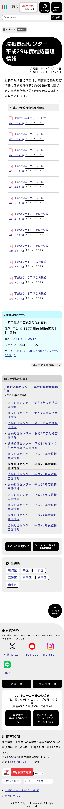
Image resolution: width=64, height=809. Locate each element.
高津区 (12, 577)
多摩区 (42, 577)
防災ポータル (29, 7)
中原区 (39, 570)
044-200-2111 (20, 762)
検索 (57, 17)
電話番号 (18, 718)
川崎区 (12, 570)
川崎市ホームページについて (22, 790)
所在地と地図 (11, 781)
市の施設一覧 (47, 684)
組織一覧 (17, 684)
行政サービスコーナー (38, 781)
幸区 (26, 570)
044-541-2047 (25, 338)
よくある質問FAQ (18, 546)
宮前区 (27, 577)
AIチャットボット (45, 546)
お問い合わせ (13, 796)
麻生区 (12, 584)
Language (44, 10)
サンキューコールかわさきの (45, 718)
